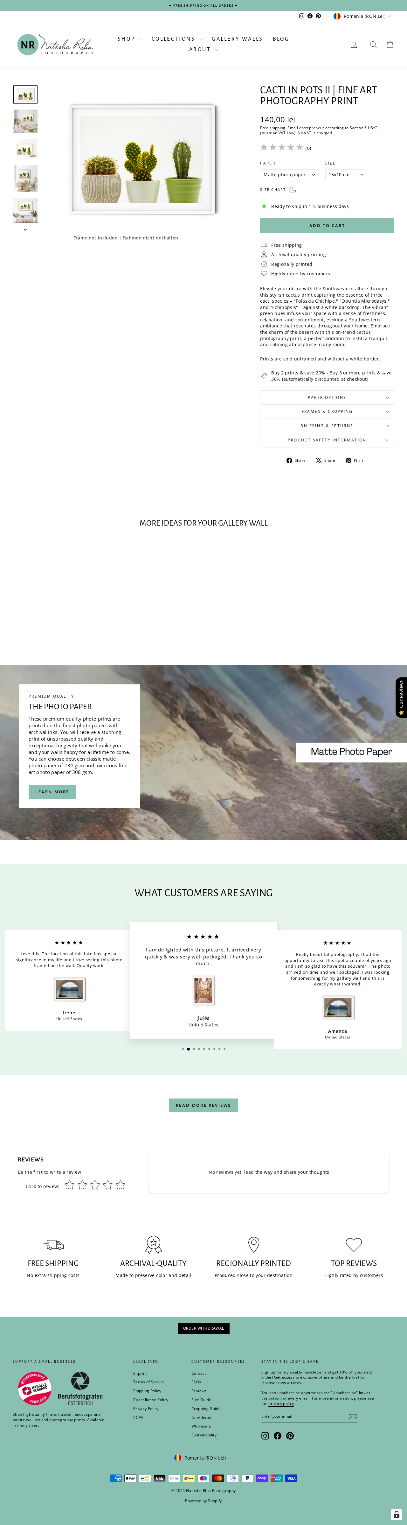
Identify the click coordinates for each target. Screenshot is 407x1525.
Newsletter (201, 1417)
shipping (278, 127)
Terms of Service (149, 1382)
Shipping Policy (147, 1391)
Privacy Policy (146, 1408)
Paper (267, 163)
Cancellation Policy (151, 1399)
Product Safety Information (327, 440)
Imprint (140, 1373)
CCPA (138, 1417)
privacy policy (281, 1403)
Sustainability (204, 1435)
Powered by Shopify (203, 1500)
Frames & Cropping (327, 411)
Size (330, 163)
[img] (281, 148)
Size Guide (201, 1399)
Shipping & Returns (327, 425)
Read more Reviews (203, 1105)
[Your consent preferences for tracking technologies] (396, 1514)
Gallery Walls (237, 39)
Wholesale (201, 1426)
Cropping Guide (206, 1408)
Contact (198, 1373)
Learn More (52, 792)
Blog (281, 39)
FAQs (196, 1382)
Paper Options (327, 397)
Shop (127, 39)
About (201, 49)
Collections (174, 39)
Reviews (198, 1391)
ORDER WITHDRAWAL (203, 1328)
